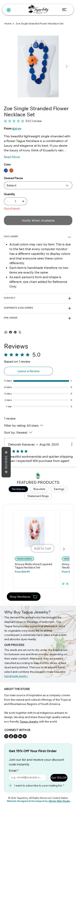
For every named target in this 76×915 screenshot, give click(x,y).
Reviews (6, 462)
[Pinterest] (15, 332)
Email (14, 770)
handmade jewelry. (16, 676)
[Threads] (15, 736)
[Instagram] (6, 736)
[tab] (18, 489)
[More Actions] (71, 444)
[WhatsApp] (6, 332)
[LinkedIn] (20, 736)
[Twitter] (20, 332)
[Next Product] (64, 549)
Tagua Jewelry (29, 721)
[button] (8, 10)
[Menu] (64, 9)
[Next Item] (67, 66)
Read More (12, 157)
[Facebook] (10, 332)
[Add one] (23, 201)
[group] (38, 549)
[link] (23, 120)
